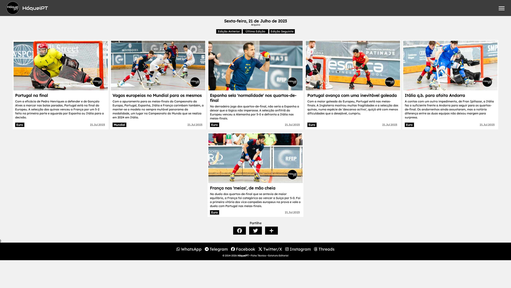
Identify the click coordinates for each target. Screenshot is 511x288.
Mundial (119, 125)
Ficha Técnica (258, 255)
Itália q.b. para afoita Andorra (435, 95)
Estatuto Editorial (278, 255)
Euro (19, 125)
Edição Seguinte (282, 31)
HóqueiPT (243, 255)
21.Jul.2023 (97, 125)
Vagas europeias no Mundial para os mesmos (157, 95)
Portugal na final (31, 95)
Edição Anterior (229, 31)
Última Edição (255, 31)
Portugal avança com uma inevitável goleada (352, 95)
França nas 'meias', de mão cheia (242, 187)
